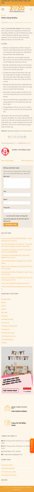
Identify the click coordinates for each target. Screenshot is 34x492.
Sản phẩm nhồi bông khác (9, 326)
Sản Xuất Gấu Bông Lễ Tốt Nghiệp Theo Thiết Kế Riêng (16, 262)
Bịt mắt (3, 302)
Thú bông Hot (5, 329)
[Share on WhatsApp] (9, 137)
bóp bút (3, 306)
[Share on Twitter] (15, 137)
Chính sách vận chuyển (8, 472)
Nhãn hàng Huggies (7, 160)
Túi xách (4, 343)
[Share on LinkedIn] (24, 137)
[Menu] (2, 9)
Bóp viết (3, 309)
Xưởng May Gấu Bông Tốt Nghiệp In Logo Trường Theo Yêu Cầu (17, 273)
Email (5, 199)
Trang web (6, 207)
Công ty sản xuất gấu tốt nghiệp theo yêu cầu (15, 283)
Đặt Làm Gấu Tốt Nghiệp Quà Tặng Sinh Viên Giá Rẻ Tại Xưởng (16, 268)
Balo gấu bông (5, 299)
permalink (28, 143)
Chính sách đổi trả (7, 465)
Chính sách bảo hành (8, 468)
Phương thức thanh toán (9, 475)
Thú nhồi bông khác (7, 339)
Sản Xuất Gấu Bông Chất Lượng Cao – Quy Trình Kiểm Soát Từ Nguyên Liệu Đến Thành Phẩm (16, 245)
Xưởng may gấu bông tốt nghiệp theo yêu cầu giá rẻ (16, 288)
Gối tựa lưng (5, 322)
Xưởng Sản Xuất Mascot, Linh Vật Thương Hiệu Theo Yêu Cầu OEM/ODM (16, 251)
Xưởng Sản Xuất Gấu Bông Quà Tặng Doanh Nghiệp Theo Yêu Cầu (15, 256)
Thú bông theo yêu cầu (8, 336)
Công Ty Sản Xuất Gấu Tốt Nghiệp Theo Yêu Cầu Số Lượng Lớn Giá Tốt (16, 279)
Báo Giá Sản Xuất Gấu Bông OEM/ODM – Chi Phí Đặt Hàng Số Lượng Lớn (16, 240)
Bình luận (6, 176)
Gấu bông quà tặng (7, 319)
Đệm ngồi (4, 312)
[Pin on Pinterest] (21, 137)
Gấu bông (4, 316)
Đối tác (3, 15)
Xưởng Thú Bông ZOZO (25, 22)
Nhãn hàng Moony (27, 160)
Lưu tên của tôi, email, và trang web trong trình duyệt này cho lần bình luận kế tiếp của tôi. (16, 218)
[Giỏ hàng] (31, 9)
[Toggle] (32, 326)
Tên (5, 191)
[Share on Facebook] (12, 137)
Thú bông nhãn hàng (7, 333)
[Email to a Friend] (18, 137)
